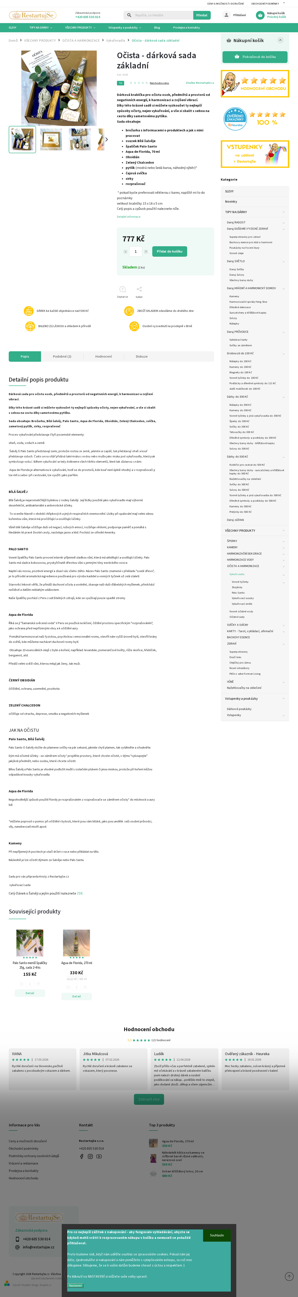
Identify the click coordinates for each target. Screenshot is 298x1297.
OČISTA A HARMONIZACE (243, 566)
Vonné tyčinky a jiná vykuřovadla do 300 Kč (255, 416)
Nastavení (75, 1285)
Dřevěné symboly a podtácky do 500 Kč (252, 501)
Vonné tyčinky (240, 582)
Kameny (234, 296)
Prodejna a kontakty (23, 1170)
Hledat (201, 15)
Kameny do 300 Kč (240, 410)
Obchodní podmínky (265, 4)
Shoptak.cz (45, 1285)
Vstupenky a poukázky (241, 698)
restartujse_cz (90, 1156)
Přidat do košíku (169, 251)
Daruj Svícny (236, 275)
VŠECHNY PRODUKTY (240, 530)
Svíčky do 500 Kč (239, 484)
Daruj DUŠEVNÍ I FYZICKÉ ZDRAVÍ (247, 229)
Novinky (231, 201)
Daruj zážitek (235, 520)
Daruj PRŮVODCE (237, 332)
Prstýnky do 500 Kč (240, 512)
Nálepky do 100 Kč (240, 361)
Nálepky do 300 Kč (240, 405)
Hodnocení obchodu (149, 1029)
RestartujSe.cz (81, 1156)
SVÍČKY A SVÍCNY (237, 625)
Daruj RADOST (236, 222)
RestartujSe (99, 1156)
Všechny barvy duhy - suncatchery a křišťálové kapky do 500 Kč (256, 471)
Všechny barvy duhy (241, 280)
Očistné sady (237, 617)
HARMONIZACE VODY (240, 560)
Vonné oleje (236, 253)
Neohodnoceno (159, 83)
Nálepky (234, 324)
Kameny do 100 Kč (240, 367)
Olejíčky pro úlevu (240, 663)
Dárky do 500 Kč (237, 457)
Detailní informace (128, 217)
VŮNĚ (230, 682)
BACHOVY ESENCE (238, 637)
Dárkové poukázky (239, 709)
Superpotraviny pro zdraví (245, 237)
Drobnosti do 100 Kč (240, 353)
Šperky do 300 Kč (239, 421)
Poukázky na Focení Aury (244, 248)
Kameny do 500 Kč (240, 506)
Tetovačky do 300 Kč (241, 432)
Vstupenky (234, 715)
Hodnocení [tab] (103, 356)
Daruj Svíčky (236, 269)
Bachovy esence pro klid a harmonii (250, 242)
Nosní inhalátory (239, 668)
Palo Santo (238, 593)
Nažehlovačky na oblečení (245, 479)
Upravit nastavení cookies (48, 1278)
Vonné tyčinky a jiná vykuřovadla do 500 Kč (255, 495)
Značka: (200, 83)
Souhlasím (217, 1235)
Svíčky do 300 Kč (239, 427)
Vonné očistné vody (241, 611)
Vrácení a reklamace (23, 1163)
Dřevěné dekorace (240, 307)
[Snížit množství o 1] (125, 252)
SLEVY (229, 191)
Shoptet (26, 1285)
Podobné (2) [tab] (62, 356)
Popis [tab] (25, 356)
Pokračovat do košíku (259, 56)
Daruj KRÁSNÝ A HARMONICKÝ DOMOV (251, 288)
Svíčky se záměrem (240, 345)
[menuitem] (16, 27)
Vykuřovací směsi (242, 604)
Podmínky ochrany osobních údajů (34, 1156)
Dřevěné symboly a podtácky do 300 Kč (252, 438)
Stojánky (237, 587)
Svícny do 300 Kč (239, 449)
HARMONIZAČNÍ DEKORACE (244, 554)
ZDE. (80, 893)
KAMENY (232, 547)
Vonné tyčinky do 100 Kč (243, 378)
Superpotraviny (238, 652)
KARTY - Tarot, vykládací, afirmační (250, 631)
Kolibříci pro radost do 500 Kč (247, 465)
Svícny (233, 318)
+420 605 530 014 (91, 1148)
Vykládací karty (238, 340)
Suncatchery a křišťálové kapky (247, 313)
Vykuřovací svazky (243, 598)
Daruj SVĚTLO (236, 261)
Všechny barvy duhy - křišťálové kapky (252, 443)
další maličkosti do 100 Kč (244, 389)
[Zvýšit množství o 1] (146, 252)
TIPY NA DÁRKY (236, 212)
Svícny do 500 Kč (239, 490)
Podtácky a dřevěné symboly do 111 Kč (252, 383)
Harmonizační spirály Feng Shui (248, 302)
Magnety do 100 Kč (240, 372)
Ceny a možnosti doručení (225, 4)
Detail (30, 993)
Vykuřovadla (236, 574)
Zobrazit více (149, 1099)
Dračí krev (235, 657)
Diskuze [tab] (142, 356)
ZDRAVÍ (231, 644)
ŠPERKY (232, 541)
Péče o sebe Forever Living (245, 674)
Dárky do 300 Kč (237, 397)
